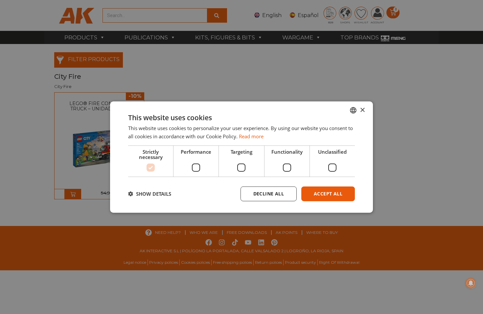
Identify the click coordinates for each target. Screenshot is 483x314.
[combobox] (353, 110)
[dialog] (241, 157)
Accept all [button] (328, 194)
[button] (149, 193)
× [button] (362, 109)
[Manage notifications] (471, 283)
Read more (251, 136)
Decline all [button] (268, 194)
